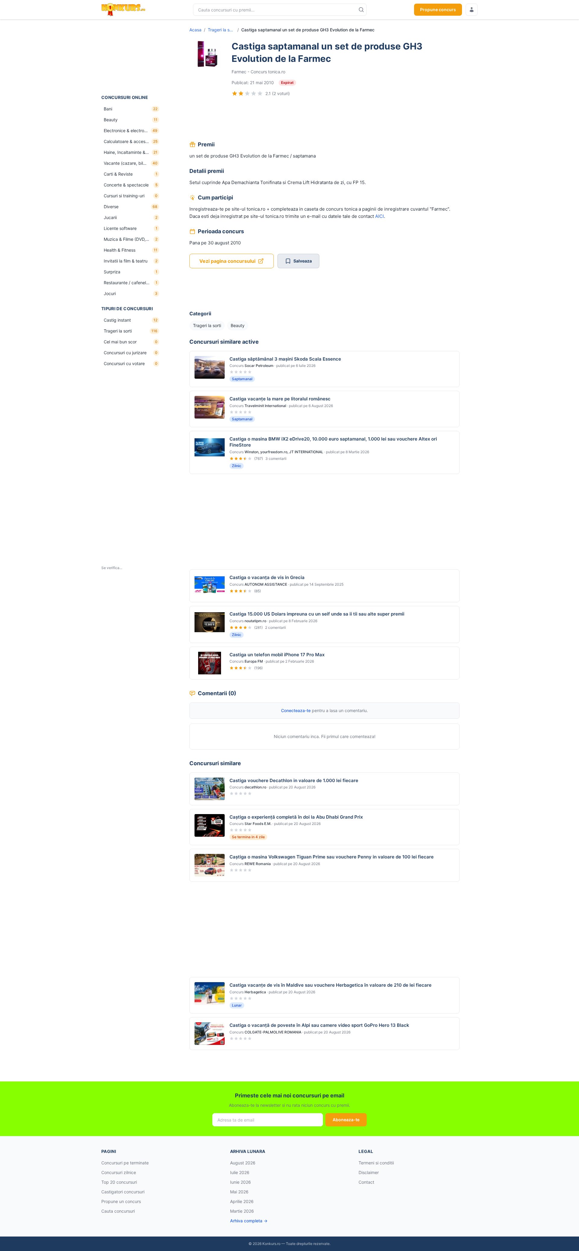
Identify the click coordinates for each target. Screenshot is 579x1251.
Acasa (195, 29)
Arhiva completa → (248, 1220)
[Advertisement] (131, 57)
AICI (379, 216)
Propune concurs (438, 9)
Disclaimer (369, 1172)
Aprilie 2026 (242, 1201)
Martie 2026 (242, 1211)
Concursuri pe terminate (125, 1162)
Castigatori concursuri (122, 1191)
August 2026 (242, 1162)
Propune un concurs (121, 1201)
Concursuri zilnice (118, 1172)
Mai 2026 (239, 1191)
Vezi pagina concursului (227, 261)
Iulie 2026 (239, 1172)
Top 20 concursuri (119, 1182)
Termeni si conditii (376, 1162)
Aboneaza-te (346, 1119)
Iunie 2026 (240, 1182)
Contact (366, 1182)
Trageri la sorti (221, 29)
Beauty (238, 325)
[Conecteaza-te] (472, 10)
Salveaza (302, 260)
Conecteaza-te (296, 710)
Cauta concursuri (118, 1211)
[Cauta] (361, 10)
